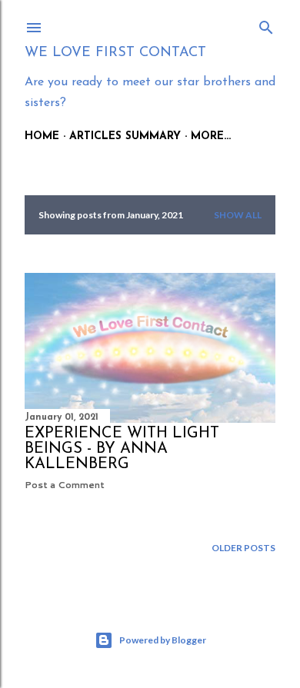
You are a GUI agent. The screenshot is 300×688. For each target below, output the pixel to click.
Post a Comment (65, 484)
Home (42, 136)
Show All (238, 215)
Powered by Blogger (162, 640)
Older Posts (243, 547)
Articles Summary (125, 136)
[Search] (266, 24)
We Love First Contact (115, 53)
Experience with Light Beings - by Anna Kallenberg (122, 449)
